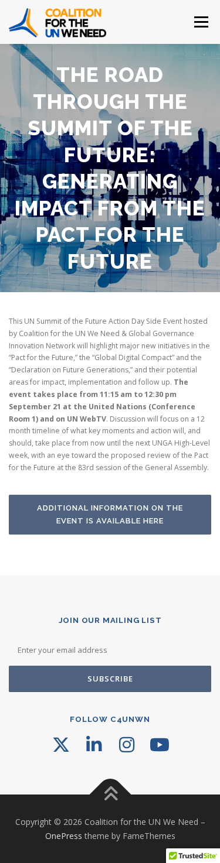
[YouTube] (159, 745)
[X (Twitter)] (61, 745)
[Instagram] (127, 745)
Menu (200, 22)
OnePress (63, 835)
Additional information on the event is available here (110, 514)
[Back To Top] (110, 794)
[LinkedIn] (94, 745)
